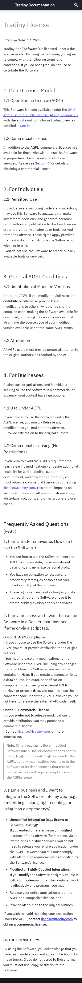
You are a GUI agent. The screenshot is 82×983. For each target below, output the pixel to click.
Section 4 (42, 163)
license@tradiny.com (19, 488)
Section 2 (27, 126)
